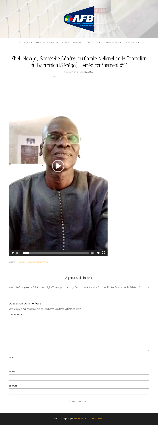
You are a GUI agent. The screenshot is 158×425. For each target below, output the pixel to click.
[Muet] (98, 252)
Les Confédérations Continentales (80, 42)
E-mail (12, 371)
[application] (58, 166)
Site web (13, 385)
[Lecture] (12, 252)
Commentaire (16, 314)
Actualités (24, 42)
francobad (88, 72)
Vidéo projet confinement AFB (37, 262)
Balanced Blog (98, 418)
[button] (58, 166)
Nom (11, 357)
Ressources (131, 42)
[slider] (56, 253)
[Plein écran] (103, 252)
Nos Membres (112, 42)
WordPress (78, 418)
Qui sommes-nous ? (46, 42)
